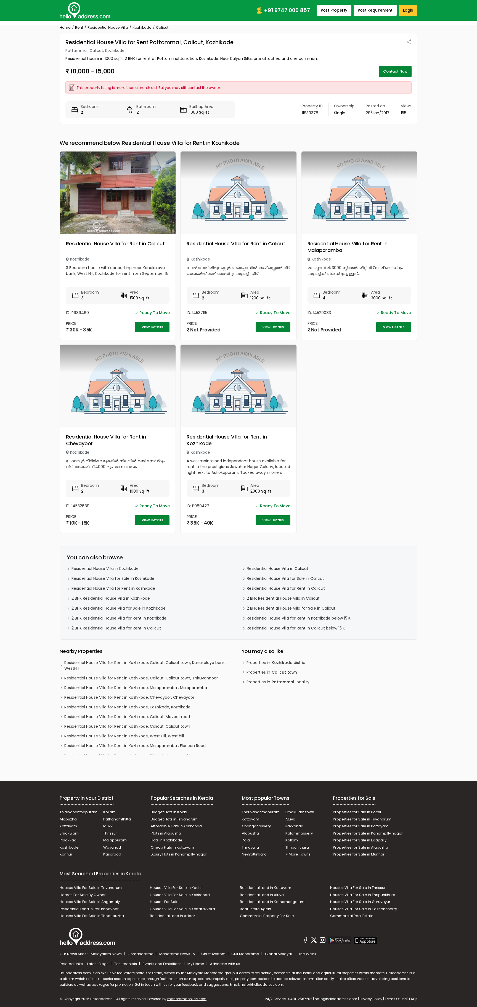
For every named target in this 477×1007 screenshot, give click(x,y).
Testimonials (126, 963)
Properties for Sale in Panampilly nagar (368, 833)
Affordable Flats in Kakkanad (176, 826)
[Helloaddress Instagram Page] (322, 941)
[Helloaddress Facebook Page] (306, 941)
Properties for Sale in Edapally (359, 840)
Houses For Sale (164, 901)
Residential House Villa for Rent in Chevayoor (106, 440)
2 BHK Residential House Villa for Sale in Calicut (291, 608)
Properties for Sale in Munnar (359, 854)
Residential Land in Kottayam (265, 887)
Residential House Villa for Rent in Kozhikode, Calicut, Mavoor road (127, 716)
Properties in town (272, 672)
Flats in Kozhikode (166, 840)
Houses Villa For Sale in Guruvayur (360, 901)
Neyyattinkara (254, 854)
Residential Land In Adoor (172, 915)
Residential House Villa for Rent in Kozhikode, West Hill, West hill (124, 736)
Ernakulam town (299, 812)
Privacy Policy (371, 999)
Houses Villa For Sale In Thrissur (358, 887)
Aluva (290, 819)
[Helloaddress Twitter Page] (314, 941)
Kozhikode (142, 27)
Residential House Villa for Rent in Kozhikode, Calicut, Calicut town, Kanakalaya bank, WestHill (145, 665)
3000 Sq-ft (381, 298)
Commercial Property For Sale (267, 915)
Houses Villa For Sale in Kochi (176, 887)
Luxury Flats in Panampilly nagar (179, 854)
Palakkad (68, 840)
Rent (79, 27)
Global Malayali (279, 953)
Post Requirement (375, 10)
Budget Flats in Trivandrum (174, 819)
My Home (196, 963)
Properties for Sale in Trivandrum (362, 819)
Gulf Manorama (245, 953)
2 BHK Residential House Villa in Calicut (283, 598)
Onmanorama (141, 953)
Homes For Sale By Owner (83, 894)
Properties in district (277, 662)
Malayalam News (107, 953)
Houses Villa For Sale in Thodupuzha (92, 915)
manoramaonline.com (186, 999)
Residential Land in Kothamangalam (272, 901)
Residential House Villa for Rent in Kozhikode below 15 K (299, 618)
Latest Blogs (98, 963)
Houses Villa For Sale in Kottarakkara (182, 909)
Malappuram (115, 840)
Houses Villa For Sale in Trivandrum (91, 887)
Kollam (109, 812)
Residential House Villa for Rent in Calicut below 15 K (296, 628)
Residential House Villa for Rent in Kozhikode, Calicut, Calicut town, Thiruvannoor (141, 678)
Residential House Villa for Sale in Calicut (285, 578)
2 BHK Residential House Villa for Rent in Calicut (116, 628)
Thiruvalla (250, 847)
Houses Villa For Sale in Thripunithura (362, 894)
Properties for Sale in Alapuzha (360, 847)
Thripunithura (297, 847)
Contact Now (395, 71)
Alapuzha (68, 819)
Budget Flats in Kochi (169, 812)
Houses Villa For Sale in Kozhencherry (363, 909)
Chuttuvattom (213, 953)
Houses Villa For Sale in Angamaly (90, 901)
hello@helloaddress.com (262, 984)
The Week (307, 953)
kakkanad (294, 826)
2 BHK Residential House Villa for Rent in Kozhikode (118, 618)
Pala (246, 840)
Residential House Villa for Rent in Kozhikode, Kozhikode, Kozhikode (127, 707)
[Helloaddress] (85, 10)
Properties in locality (278, 682)
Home (65, 27)
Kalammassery (299, 833)
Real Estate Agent (255, 909)
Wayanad (112, 847)
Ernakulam (69, 833)
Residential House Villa (108, 27)
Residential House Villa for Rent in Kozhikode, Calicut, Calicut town (127, 726)
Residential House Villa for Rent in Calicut (115, 243)
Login (408, 10)
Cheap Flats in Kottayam (172, 847)
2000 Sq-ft (260, 491)
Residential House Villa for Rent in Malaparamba (348, 247)
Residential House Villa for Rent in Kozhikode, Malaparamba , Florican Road (135, 745)
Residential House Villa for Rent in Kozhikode (227, 440)
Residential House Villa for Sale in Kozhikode (112, 578)
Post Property (334, 10)
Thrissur (110, 833)
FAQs (413, 999)
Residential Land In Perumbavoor (89, 909)
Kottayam (68, 826)
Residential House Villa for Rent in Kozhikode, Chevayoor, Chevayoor (129, 697)
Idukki (108, 826)
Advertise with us (225, 963)
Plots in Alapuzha (166, 833)
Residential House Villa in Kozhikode (105, 568)
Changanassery (256, 826)
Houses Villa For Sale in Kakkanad (180, 894)
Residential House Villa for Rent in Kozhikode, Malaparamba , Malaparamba (135, 687)
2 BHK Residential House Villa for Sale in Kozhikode (118, 608)
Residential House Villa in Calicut (277, 568)
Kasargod (112, 854)
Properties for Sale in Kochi (357, 812)
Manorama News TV (177, 953)
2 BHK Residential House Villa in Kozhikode (110, 598)
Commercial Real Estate (351, 915)
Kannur (66, 854)
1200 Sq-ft (260, 298)
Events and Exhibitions (162, 963)
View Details (152, 327)
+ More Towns (298, 854)
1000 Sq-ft (140, 491)
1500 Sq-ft (139, 298)
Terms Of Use (396, 999)
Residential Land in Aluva (262, 894)
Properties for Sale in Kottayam (360, 826)
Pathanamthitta (117, 819)
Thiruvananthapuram (78, 812)
